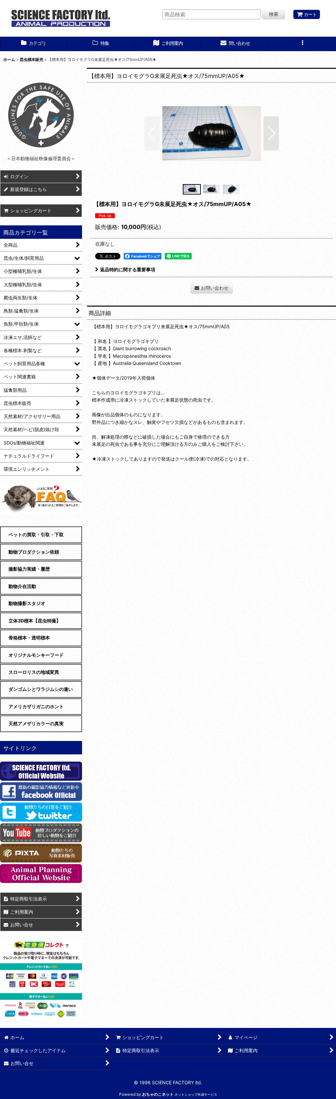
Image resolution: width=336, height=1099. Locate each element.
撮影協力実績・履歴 (29, 569)
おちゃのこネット (158, 1094)
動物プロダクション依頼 (34, 552)
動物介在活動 (22, 586)
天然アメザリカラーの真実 (36, 723)
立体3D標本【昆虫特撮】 (35, 620)
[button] (302, 44)
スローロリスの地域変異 (34, 672)
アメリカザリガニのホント (36, 706)
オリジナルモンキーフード (36, 655)
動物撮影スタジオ (27, 603)
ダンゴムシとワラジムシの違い (41, 689)
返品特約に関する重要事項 (127, 269)
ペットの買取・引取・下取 (36, 534)
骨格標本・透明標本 (29, 637)
